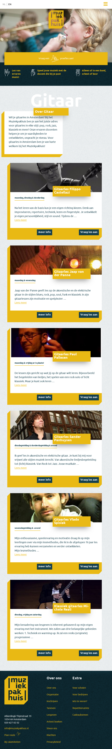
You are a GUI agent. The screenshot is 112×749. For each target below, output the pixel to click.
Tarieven (51, 708)
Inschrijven (52, 701)
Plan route (9, 735)
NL (4, 4)
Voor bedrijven (80, 694)
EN (9, 4)
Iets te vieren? (79, 701)
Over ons (51, 688)
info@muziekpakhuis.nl (16, 728)
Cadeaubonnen (80, 715)
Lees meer (21, 220)
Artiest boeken (54, 722)
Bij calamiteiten (12, 742)
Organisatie (53, 694)
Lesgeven (52, 715)
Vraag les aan (88, 232)
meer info (44, 232)
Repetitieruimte (80, 708)
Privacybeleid (54, 742)
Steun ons (52, 728)
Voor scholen (79, 688)
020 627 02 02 (11, 723)
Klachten (51, 735)
